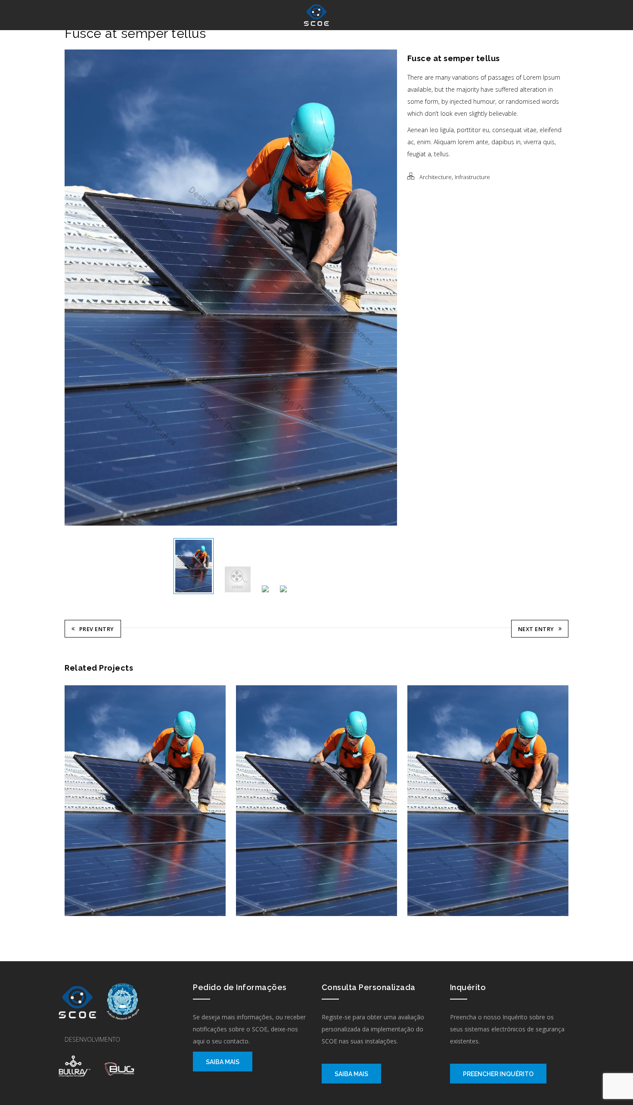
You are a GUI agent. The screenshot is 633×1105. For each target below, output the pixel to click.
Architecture (435, 177)
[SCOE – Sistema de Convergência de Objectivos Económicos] (316, 15)
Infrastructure (472, 177)
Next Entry (536, 629)
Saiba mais (222, 1062)
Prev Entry (96, 629)
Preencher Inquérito (498, 1074)
